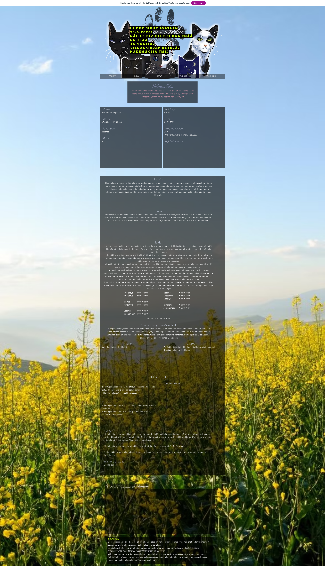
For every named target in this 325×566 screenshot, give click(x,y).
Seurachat (113, 538)
